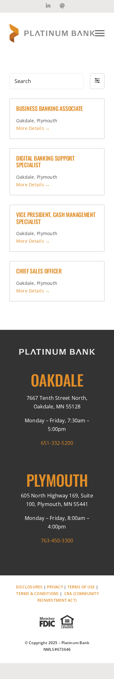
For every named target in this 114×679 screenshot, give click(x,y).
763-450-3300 (57, 540)
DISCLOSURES (29, 587)
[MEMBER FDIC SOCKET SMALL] (47, 616)
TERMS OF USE (81, 587)
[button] (97, 81)
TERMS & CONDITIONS (37, 593)
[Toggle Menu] (100, 33)
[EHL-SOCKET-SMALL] (67, 616)
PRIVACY (55, 587)
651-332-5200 (57, 442)
